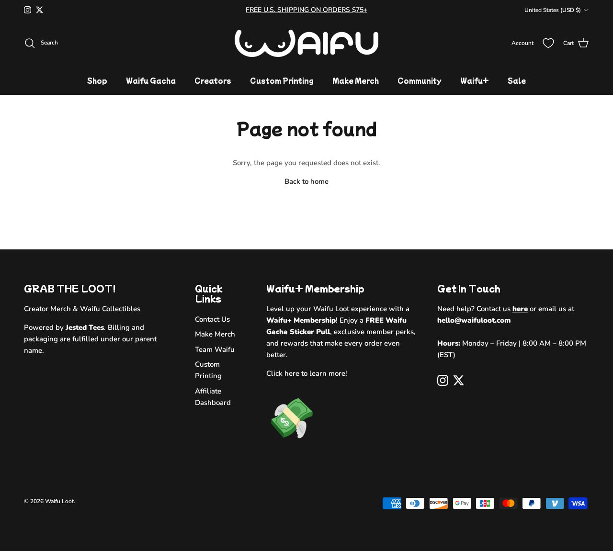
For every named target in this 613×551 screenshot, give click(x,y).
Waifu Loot (59, 501)
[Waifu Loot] (306, 43)
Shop (97, 80)
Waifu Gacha (151, 80)
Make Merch (355, 80)
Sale (517, 80)
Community (419, 80)
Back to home (306, 181)
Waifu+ (474, 80)
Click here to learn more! (306, 373)
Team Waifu (215, 349)
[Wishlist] (548, 43)
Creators (212, 80)
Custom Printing (282, 80)
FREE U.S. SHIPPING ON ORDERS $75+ (306, 9)
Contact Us (212, 319)
